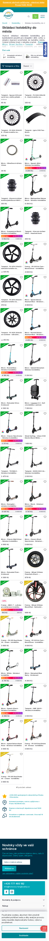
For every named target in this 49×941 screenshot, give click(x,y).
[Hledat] (28, 16)
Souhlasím (23, 935)
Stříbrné (4, 99)
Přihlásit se (9, 868)
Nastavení (23, 928)
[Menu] (42, 16)
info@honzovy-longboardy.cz (17, 887)
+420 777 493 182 (14, 883)
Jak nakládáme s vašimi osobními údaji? (17, 873)
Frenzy (41, 42)
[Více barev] (35, 150)
